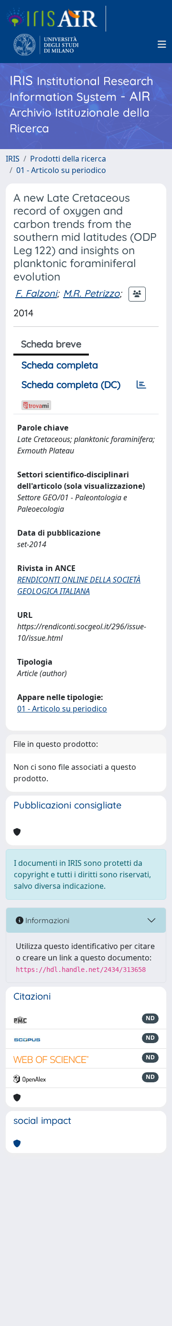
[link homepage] (56, 19)
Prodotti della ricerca (68, 158)
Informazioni (46, 920)
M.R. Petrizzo (91, 293)
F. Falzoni (36, 293)
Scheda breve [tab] (51, 344)
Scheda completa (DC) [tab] (71, 384)
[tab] (141, 385)
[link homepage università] (46, 44)
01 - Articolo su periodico (61, 170)
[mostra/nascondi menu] (162, 44)
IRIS (13, 158)
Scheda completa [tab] (60, 365)
